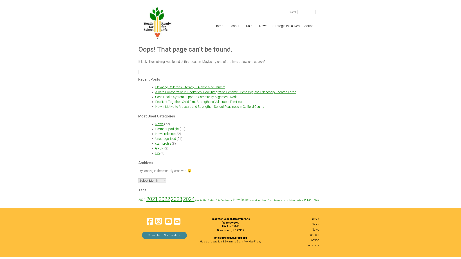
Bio (157, 153)
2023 (176, 199)
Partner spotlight (295, 200)
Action (308, 26)
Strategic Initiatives (286, 26)
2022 (164, 199)
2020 (142, 200)
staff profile (163, 143)
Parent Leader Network (278, 200)
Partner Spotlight (167, 129)
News (263, 26)
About (235, 26)
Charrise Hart (201, 200)
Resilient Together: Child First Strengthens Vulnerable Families (198, 102)
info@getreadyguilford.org (230, 237)
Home (219, 26)
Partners (313, 235)
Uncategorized (165, 138)
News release (165, 134)
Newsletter (241, 200)
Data (249, 26)
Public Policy (311, 200)
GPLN (159, 148)
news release (255, 200)
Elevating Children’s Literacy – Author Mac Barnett (190, 87)
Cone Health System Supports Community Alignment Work (196, 97)
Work (315, 224)
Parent (264, 200)
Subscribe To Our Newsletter (164, 235)
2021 (152, 199)
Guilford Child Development (220, 200)
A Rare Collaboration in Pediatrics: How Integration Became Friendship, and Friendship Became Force (225, 92)
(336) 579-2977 (231, 222)
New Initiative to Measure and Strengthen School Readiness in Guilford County (209, 106)
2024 (188, 199)
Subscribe (312, 245)
